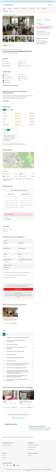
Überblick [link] (9, 8)
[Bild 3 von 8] (17, 39)
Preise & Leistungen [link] (32, 447)
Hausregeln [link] (5, 11)
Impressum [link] (5, 457)
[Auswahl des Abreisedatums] (25, 256)
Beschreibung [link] (24, 8)
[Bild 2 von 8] (11, 39)
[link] (34, 469)
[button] (24, 18)
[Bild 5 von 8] (29, 39)
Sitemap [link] (29, 455)
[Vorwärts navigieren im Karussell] (33, 389)
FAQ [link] (11, 11)
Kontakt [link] (4, 455)
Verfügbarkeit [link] (43, 8)
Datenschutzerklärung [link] (27, 292)
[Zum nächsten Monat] (31, 194)
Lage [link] (38, 8)
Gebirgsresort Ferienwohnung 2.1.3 (25, 402)
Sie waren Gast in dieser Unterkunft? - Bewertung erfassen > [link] (14, 143)
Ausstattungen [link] (16, 8)
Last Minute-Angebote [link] (7, 445)
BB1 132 (4, 401)
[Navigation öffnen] (52, 5)
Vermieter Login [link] (31, 449)
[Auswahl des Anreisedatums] (11, 256)
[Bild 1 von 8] (5, 39)
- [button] (32, 166)
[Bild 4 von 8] (23, 39)
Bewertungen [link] (32, 8)
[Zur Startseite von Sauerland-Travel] (8, 5)
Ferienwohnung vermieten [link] (33, 445)
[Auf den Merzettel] (17, 309)
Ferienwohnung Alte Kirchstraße (10, 319)
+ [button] (32, 164)
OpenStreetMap (27, 167)
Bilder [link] (4, 8)
